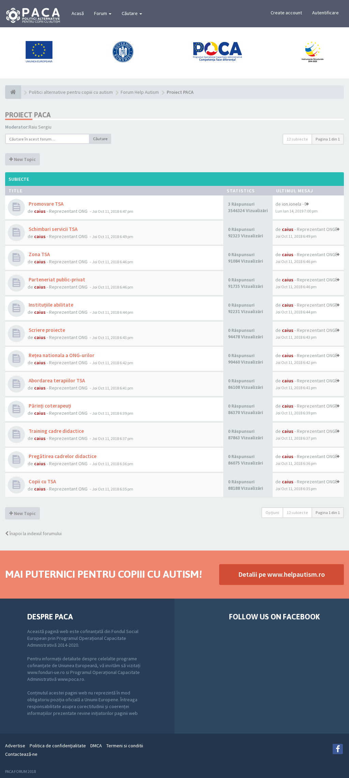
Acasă (78, 13)
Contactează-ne (21, 754)
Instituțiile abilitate (50, 305)
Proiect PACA (28, 115)
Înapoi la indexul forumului (35, 533)
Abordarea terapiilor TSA (56, 380)
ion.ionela (291, 204)
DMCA (96, 746)
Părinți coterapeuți (49, 405)
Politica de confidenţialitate (58, 746)
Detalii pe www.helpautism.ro (281, 574)
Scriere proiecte (46, 330)
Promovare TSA (45, 204)
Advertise (15, 746)
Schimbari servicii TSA (52, 229)
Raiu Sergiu (40, 127)
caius (40, 211)
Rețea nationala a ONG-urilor (61, 355)
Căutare (130, 13)
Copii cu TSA (42, 481)
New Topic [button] (24, 159)
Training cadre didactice (56, 431)
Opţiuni (272, 512)
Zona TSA (39, 254)
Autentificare (325, 13)
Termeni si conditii (124, 746)
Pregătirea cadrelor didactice (62, 456)
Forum (101, 13)
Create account (286, 13)
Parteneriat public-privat (56, 279)
